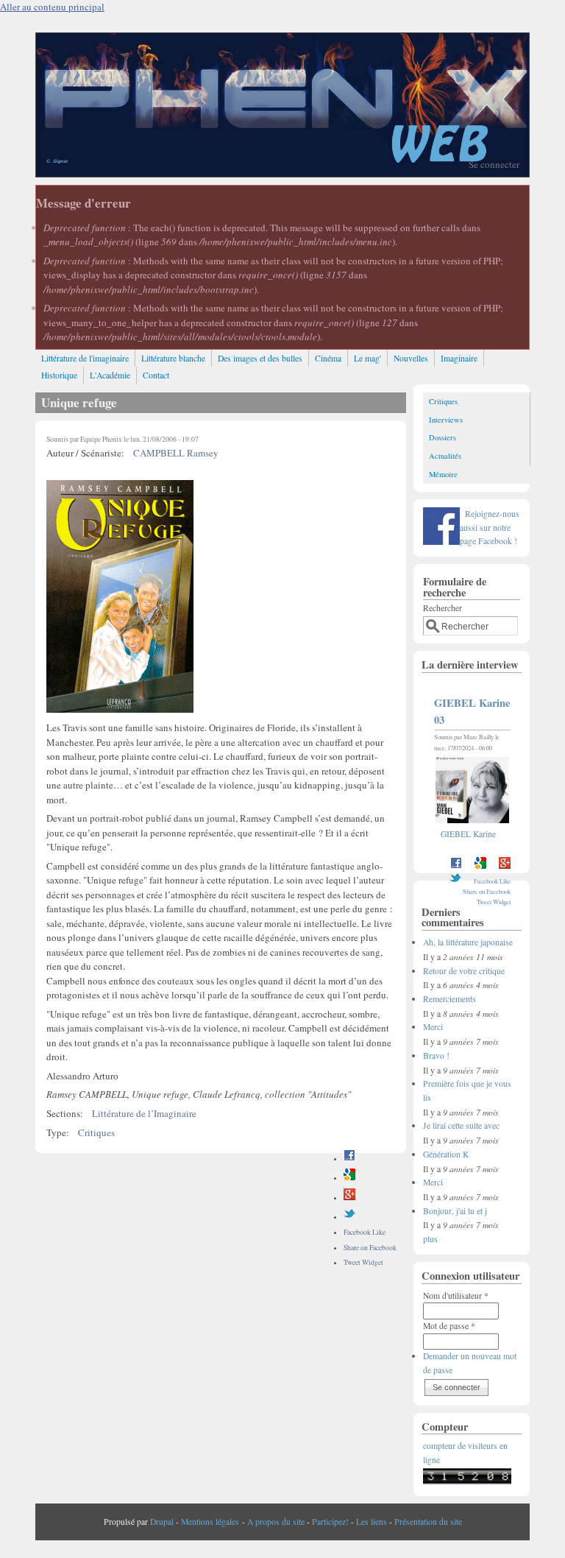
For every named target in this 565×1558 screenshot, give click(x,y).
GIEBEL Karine (468, 833)
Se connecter (494, 164)
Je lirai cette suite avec (461, 1125)
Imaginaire (459, 358)
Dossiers (442, 437)
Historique (59, 375)
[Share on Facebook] (349, 1158)
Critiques (96, 1132)
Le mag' (367, 358)
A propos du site (276, 1521)
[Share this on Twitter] (349, 1217)
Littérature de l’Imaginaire (144, 1113)
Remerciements (449, 998)
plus (430, 1238)
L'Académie (110, 375)
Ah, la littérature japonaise (468, 942)
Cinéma (328, 358)
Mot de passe (449, 1325)
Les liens (371, 1521)
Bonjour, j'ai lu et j (455, 1210)
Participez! (330, 1521)
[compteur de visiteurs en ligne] (467, 1481)
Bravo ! (436, 1055)
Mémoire (443, 474)
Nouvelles (411, 358)
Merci (433, 1026)
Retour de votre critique (464, 970)
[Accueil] (282, 173)
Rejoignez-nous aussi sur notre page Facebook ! (489, 527)
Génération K (446, 1154)
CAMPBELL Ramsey (175, 452)
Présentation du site (428, 1521)
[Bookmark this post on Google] (349, 1177)
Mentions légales (210, 1521)
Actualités (445, 456)
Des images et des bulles (260, 358)
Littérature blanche (173, 358)
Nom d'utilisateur (455, 1295)
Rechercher (442, 607)
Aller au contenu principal (52, 6)
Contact (156, 375)
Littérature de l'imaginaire (85, 358)
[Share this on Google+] (349, 1197)
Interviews (446, 420)
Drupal (162, 1521)
